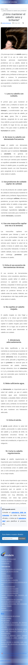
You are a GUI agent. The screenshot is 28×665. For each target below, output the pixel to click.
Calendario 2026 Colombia (5, 660)
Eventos (3, 573)
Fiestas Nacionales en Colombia (11, 569)
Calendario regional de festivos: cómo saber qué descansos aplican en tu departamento (14, 631)
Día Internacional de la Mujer (10, 616)
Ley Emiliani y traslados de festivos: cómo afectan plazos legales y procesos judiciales (14, 625)
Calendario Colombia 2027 (9, 593)
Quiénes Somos (6, 561)
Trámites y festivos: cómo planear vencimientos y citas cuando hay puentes (14, 638)
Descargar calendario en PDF (10, 602)
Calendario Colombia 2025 (9, 589)
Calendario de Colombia (9, 2)
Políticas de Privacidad (8, 559)
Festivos (3, 608)
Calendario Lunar (6, 610)
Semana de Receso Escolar (10, 571)
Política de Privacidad (8, 586)
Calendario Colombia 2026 (9, 591)
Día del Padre (5, 620)
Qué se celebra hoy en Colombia (11, 599)
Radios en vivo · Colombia (9, 580)
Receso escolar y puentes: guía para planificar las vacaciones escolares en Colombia (14, 644)
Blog (2, 613)
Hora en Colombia (7, 578)
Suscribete (22, 538)
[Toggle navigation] (26, 2)
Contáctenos (5, 563)
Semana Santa (5, 576)
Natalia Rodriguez (6, 23)
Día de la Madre (6, 618)
